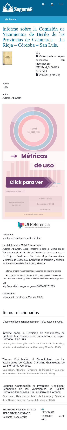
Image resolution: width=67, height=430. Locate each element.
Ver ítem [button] (9, 19)
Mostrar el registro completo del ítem (21, 238)
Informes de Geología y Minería (19, 297)
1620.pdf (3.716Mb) (49, 74)
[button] (43, 4)
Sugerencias (20, 416)
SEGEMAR (8, 409)
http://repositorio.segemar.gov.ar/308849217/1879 (28, 286)
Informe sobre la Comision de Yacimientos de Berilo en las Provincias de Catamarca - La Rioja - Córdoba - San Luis (33, 336)
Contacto (7, 416)
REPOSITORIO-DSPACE (16, 413)
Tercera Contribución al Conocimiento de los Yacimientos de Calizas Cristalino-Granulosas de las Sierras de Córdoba (33, 362)
